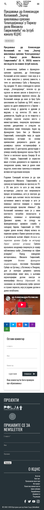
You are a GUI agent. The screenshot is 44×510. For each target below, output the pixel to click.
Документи (36, 494)
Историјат (36, 483)
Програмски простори (32, 481)
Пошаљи (29, 374)
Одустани (13, 374)
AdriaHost (36, 507)
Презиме (7, 454)
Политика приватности (32, 486)
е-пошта (9, 346)
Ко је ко (37, 476)
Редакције (36, 496)
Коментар (10, 365)
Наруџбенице (35, 491)
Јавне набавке (35, 488)
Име (8, 355)
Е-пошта (7, 436)
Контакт (37, 478)
